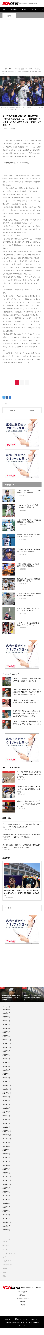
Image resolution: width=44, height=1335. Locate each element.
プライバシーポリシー (22, 1298)
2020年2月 (6, 1230)
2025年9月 (6, 1051)
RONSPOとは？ (22, 1292)
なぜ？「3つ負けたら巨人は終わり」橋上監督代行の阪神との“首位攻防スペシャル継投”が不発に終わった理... (27, 713)
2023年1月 (6, 1173)
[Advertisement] (22, 44)
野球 (4, 9)
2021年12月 (6, 1222)
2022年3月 (6, 1211)
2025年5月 (6, 1066)
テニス (34, 9)
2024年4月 (6, 1116)
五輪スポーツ (7, 1265)
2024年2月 (6, 1123)
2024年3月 (6, 1120)
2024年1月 (6, 1127)
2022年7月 (6, 1196)
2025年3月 (6, 1074)
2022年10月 (6, 1184)
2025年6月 (6, 1062)
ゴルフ (4, 1242)
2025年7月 (6, 1059)
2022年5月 (6, 1203)
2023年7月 (6, 1150)
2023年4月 (6, 1161)
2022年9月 (6, 1188)
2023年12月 (6, 1131)
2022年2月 (6, 1215)
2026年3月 (6, 1028)
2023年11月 (6, 1135)
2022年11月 (6, 1180)
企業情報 (22, 1305)
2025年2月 (6, 1078)
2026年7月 (6, 1013)
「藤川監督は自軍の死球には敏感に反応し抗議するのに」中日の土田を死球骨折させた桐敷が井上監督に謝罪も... (27, 691)
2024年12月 (6, 1085)
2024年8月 (6, 1101)
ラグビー (5, 1257)
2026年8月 (6, 1009)
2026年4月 (6, 1024)
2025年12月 (6, 1040)
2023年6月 (6, 1154)
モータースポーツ (8, 1253)
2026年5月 (6, 1021)
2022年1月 (6, 1218)
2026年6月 (6, 1017)
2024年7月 (6, 1104)
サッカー (14, 9)
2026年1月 (6, 1036)
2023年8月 (6, 1146)
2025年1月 (6, 1081)
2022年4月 (6, 1207)
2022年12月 (6, 1177)
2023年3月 (6, 1165)
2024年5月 (6, 1112)
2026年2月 (6, 1032)
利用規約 (22, 1295)
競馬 (4, 1272)
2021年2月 (6, 1226)
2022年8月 (6, 1192)
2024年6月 (6, 1108)
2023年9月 (6, 1142)
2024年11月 (6, 1089)
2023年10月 (6, 1139)
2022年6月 (6, 1199)
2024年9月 (6, 1097)
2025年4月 (6, 1070)
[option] (11, 994)
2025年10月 (6, 1047)
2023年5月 (6, 1157)
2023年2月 (6, 1169)
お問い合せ (22, 1301)
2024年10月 (6, 1093)
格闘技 (24, 9)
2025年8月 (6, 1055)
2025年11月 (6, 1043)
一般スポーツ (7, 1261)
